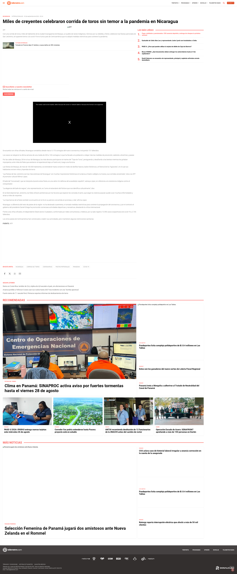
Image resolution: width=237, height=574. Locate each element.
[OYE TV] (102, 560)
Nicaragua (19, 267)
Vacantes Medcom (39, 564)
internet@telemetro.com (12, 569)
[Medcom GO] (86, 560)
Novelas (203, 3)
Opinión (194, 3)
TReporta (175, 3)
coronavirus (47, 267)
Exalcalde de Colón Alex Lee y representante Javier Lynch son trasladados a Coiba (169, 40)
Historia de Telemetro (26, 564)
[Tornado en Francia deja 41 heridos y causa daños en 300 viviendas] (8, 48)
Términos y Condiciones (10, 564)
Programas (185, 3)
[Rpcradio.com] (127, 560)
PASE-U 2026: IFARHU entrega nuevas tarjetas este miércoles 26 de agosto (25, 430)
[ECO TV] (118, 560)
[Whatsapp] (15, 274)
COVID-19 (86, 267)
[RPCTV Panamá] (94, 560)
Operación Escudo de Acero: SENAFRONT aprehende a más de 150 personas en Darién (176, 430)
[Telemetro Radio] (143, 560)
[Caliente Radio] (135, 560)
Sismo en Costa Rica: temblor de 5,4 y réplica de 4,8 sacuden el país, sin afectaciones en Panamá (38, 286)
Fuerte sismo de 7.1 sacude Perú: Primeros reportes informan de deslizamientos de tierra (35, 293)
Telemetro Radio (215, 3)
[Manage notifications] (232, 569)
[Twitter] (10, 274)
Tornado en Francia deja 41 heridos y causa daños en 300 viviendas (37, 45)
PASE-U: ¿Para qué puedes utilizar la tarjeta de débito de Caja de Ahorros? (167, 46)
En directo (230, 3)
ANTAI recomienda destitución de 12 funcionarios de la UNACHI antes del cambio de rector (127, 430)
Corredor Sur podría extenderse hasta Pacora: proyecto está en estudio (75, 430)
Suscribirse (8, 94)
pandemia (76, 267)
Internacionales (17, 16)
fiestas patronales (63, 267)
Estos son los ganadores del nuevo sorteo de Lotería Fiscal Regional (169, 369)
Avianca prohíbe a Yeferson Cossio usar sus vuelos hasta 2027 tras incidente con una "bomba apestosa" (41, 290)
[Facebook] (5, 274)
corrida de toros (33, 267)
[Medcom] (151, 560)
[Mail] (20, 274)
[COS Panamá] (110, 560)
